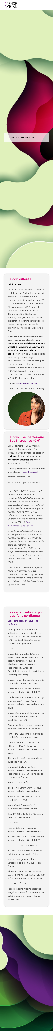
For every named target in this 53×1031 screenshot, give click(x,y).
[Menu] (47, 5)
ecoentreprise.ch (30, 472)
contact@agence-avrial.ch (28, 383)
